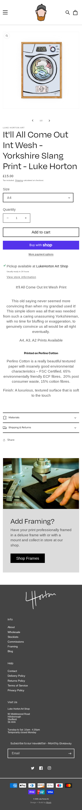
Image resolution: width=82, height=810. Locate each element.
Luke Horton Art (44, 799)
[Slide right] (49, 120)
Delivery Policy (16, 675)
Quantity (9, 209)
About (11, 627)
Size (6, 189)
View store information (21, 276)
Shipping (19, 180)
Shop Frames (27, 558)
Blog (10, 651)
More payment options (41, 254)
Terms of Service (18, 685)
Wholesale (14, 632)
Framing (13, 646)
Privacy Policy (16, 690)
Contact (12, 670)
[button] (5, 12)
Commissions (16, 641)
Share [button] (10, 439)
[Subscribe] (70, 753)
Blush (48, 802)
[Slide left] (32, 120)
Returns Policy (16, 680)
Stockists (13, 636)
